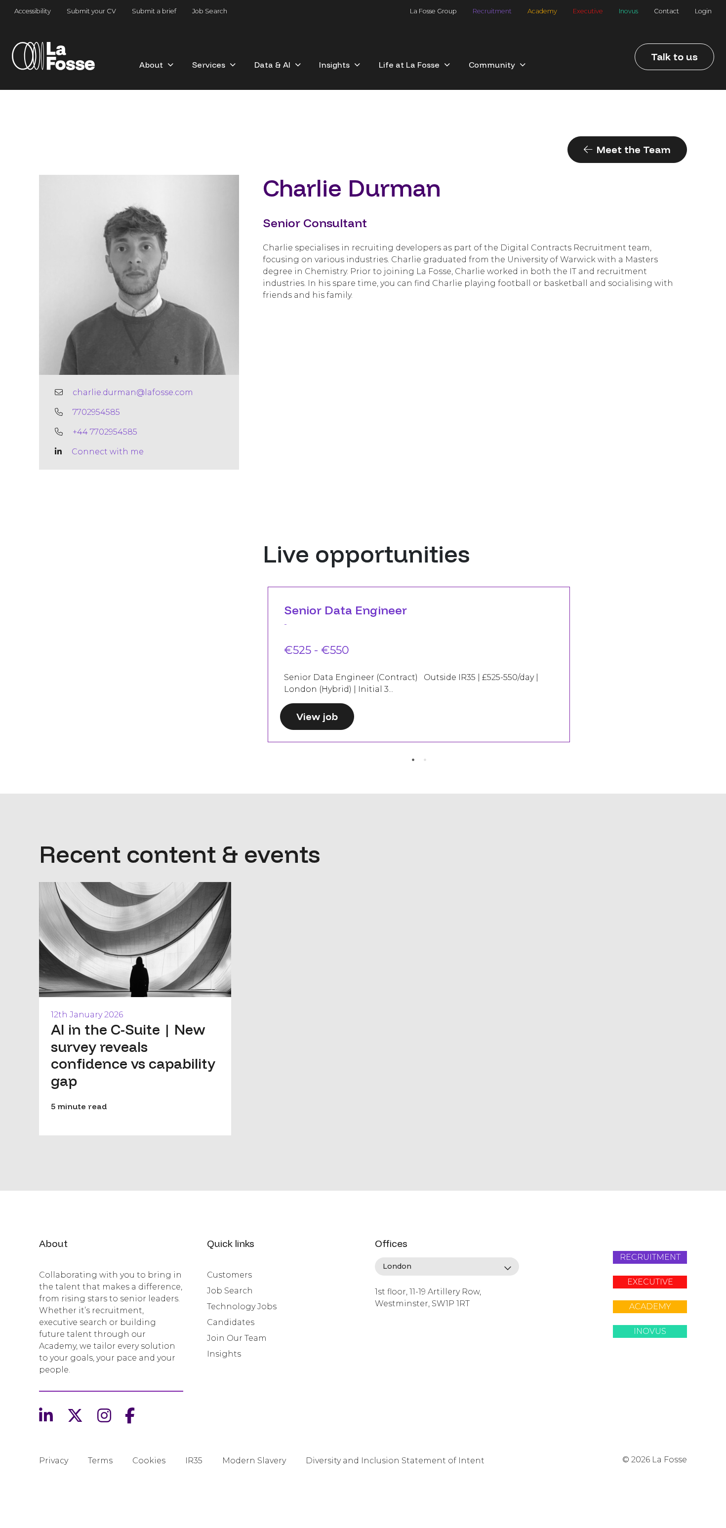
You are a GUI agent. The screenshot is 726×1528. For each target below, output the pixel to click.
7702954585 (96, 412)
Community (492, 65)
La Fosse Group (433, 11)
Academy (542, 11)
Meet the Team (634, 149)
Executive (588, 11)
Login (703, 11)
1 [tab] (413, 759)
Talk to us (674, 56)
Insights (334, 65)
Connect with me (108, 451)
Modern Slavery (254, 1460)
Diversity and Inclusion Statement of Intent (395, 1460)
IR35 (193, 1460)
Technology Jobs (242, 1306)
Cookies (148, 1460)
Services (208, 65)
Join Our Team (237, 1338)
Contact (666, 11)
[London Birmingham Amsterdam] (447, 1266)
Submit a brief (154, 11)
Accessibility (32, 11)
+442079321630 (404, 1338)
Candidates (230, 1322)
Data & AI (272, 65)
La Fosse (53, 60)
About (151, 65)
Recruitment (492, 11)
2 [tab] (425, 759)
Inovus (628, 11)
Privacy (53, 1460)
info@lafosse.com (408, 1321)
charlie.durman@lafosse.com (133, 392)
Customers (229, 1275)
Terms (100, 1460)
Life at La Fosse (409, 65)
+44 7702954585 (105, 432)
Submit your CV (91, 11)
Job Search (209, 11)
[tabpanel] (419, 664)
